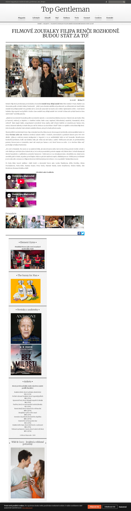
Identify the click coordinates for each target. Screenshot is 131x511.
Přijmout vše (94, 507)
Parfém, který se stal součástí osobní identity (27, 404)
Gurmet (87, 17)
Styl (57, 17)
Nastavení (122, 507)
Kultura (66, 17)
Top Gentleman (65, 9)
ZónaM (47, 17)
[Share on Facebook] (79, 234)
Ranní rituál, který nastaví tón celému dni (27, 408)
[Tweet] (82, 234)
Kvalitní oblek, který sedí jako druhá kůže (27, 392)
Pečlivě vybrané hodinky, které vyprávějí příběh (27, 396)
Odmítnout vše (109, 507)
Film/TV (46, 24)
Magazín (21, 17)
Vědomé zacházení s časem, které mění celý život (28, 429)
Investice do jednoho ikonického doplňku (27, 417)
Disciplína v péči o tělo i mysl (28, 413)
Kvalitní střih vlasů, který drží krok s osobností (27, 425)
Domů (40, 24)
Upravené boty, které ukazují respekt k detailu (28, 400)
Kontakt (109, 17)
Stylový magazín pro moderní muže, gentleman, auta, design (25, 2)
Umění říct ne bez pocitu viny (27, 421)
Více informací (27, 508)
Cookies (98, 17)
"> (6, 191)
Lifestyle (36, 17)
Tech (77, 17)
